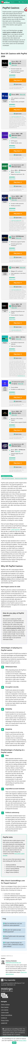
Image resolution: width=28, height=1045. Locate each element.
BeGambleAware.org (21, 375)
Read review (12, 76)
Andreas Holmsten (11, 961)
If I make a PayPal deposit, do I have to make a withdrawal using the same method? (13, 944)
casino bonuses (15, 529)
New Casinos (4, 1007)
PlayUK (5, 202)
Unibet (4, 170)
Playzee (5, 342)
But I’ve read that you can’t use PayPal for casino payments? (12, 924)
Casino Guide (5, 1012)
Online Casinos (5, 1004)
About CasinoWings (6, 1015)
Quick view (18, 84)
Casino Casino (4, 274)
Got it (14, 1042)
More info (14, 65)
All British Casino (5, 101)
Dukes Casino (4, 418)
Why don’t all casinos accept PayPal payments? (12, 930)
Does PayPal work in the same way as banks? (13, 937)
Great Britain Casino (4, 389)
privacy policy (22, 1040)
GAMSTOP (4, 1023)
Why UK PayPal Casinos (8, 478)
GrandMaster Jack (5, 310)
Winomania (4, 242)
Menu (23, 2)
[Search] (19, 2)
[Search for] (14, 1)
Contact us (4, 1017)
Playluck (5, 139)
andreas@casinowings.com (13, 962)
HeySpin (5, 67)
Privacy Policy (5, 1020)
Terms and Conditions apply (16, 116)
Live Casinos (4, 1010)
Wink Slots (5, 450)
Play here (17, 80)
